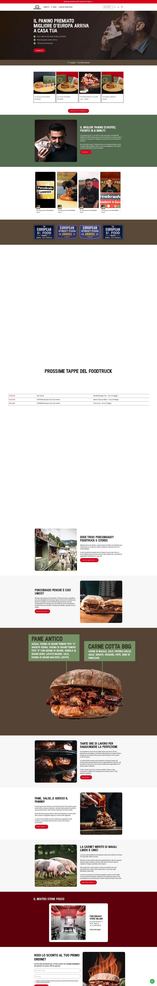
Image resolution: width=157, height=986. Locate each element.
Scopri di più (85, 777)
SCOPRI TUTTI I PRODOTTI (78, 111)
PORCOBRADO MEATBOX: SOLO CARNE (89, 96)
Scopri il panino (40, 826)
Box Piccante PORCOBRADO (63, 96)
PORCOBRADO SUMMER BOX (109, 96)
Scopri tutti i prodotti (88, 882)
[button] (115, 7)
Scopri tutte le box (41, 611)
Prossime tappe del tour (88, 560)
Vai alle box (85, 152)
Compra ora (39, 50)
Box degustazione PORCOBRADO (42, 96)
